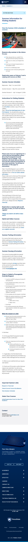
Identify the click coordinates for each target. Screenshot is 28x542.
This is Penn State (7, 494)
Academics (9, 6)
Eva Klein (7, 107)
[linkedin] (14, 459)
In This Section (8, 13)
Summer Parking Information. (16, 242)
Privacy (5, 527)
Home (3, 6)
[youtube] (18, 459)
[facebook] (11, 459)
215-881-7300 (15, 511)
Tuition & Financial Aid (9, 498)
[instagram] (7, 459)
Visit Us (9, 464)
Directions (5, 491)
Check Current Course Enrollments (11, 388)
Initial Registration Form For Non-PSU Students (12, 400)
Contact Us (5, 484)
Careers (4, 481)
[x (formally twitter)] (20, 459)
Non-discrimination (12, 527)
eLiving (15, 263)
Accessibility (21, 527)
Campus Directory (8, 487)
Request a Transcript (8, 386)
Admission (5, 474)
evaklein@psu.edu (14, 415)
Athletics (5, 477)
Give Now (18, 464)
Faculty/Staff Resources (10, 502)
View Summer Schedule (8, 391)
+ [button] (23, 470)
